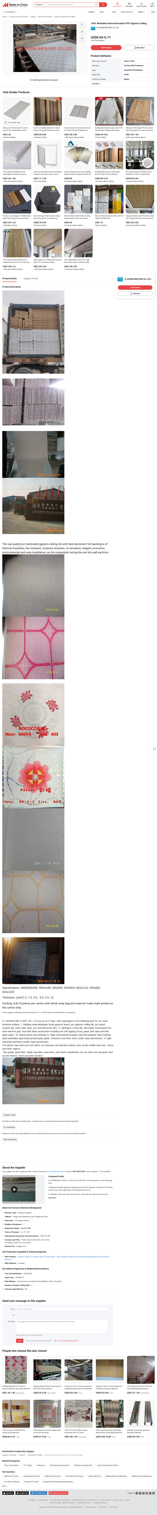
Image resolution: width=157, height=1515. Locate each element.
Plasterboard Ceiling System (59, 1465)
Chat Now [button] (141, 48)
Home (4, 16)
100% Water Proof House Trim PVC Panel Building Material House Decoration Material (139, 1388)
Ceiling (32, 16)
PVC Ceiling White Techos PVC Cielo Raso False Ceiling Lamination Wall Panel (76, 261)
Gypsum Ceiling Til (25, 1256)
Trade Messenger (38, 1493)
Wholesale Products (78, 1500)
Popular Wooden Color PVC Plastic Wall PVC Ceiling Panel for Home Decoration (140, 217)
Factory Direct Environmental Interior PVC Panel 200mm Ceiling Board (77, 129)
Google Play (22, 1493)
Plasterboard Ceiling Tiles (83, 1465)
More (4, 1486)
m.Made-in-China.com (84, 1503)
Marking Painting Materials (91, 1256)
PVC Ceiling (28, 1465)
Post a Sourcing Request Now (66, 1341)
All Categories (10, 12)
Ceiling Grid (41, 1465)
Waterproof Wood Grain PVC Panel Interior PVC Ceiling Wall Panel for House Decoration (15, 129)
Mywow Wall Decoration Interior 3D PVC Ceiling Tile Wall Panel (109, 217)
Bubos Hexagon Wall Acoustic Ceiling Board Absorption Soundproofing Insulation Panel (47, 217)
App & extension (126, 12)
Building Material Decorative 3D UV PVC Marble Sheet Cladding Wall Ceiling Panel (109, 129)
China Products (43, 1500)
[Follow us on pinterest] (150, 1493)
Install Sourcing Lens (59, 1493)
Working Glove (74, 1256)
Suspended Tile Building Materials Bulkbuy (58, 1482)
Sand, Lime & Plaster (11, 1465)
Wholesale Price (92, 1500)
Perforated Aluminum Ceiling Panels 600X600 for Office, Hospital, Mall (138, 173)
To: (14, 1315)
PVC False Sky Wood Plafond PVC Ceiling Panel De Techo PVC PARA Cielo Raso (16, 261)
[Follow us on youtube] (147, 1493)
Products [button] (39, 4)
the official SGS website (57, 1171)
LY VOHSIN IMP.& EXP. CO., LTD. (107, 27)
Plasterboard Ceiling (45, 16)
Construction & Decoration (18, 16)
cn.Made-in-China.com (100, 1503)
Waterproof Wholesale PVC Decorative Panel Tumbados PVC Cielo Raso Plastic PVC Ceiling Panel (140, 129)
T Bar (58, 1256)
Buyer (102, 12)
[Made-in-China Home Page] (14, 4)
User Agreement (91, 1507)
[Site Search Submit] (103, 4)
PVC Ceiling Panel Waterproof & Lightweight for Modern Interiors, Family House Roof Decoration (14, 173)
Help (113, 12)
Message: (11, 1321)
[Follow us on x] (140, 1493)
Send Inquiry (106, 47)
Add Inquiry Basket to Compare (45, 80)
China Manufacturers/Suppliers (60, 1500)
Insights (126, 1500)
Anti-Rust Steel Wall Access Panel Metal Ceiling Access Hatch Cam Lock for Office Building (47, 173)
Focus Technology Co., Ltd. (62, 1507)
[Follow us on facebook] (137, 1493)
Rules (153, 12)
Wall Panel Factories (11, 1476)
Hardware (64, 1256)
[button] (96, 5)
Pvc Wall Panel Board (11, 1482)
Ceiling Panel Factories (53, 1476)
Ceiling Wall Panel (94, 1476)
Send (19, 1341)
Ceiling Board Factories (31, 1476)
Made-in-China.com (69, 1503)
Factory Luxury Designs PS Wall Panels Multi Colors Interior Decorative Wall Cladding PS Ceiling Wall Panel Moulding (17, 217)
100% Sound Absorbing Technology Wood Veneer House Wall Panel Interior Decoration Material (109, 1432)
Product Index (117, 1500)
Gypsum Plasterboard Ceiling (65, 16)
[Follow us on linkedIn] (153, 1493)
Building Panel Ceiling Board (141, 1476)
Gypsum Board (38, 1256)
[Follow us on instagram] (143, 1493)
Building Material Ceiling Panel (116, 1476)
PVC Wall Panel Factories (74, 1476)
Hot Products (32, 1500)
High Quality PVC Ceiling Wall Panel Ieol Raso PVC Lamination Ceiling (47, 261)
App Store (8, 1493)
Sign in (152, 6)
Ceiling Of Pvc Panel (31, 1482)
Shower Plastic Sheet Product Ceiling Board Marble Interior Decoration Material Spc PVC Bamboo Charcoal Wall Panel (77, 217)
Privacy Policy (113, 1507)
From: (13, 1309)
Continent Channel (105, 1500)
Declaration (102, 1507)
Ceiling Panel (50, 1256)
